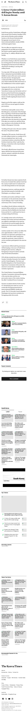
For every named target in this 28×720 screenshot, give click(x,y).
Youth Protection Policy (7, 687)
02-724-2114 (6, 704)
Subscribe (3, 677)
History (10, 672)
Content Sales (21, 677)
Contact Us (15, 672)
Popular (20, 411)
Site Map (3, 679)
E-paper (9, 677)
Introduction (4, 672)
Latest (7, 411)
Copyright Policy (5, 688)
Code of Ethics (5, 685)
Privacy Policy (19, 685)
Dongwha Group (12, 694)
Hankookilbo (4, 694)
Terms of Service (18, 687)
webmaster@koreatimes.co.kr (16, 703)
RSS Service (14, 677)
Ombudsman (12, 685)
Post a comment (14, 379)
